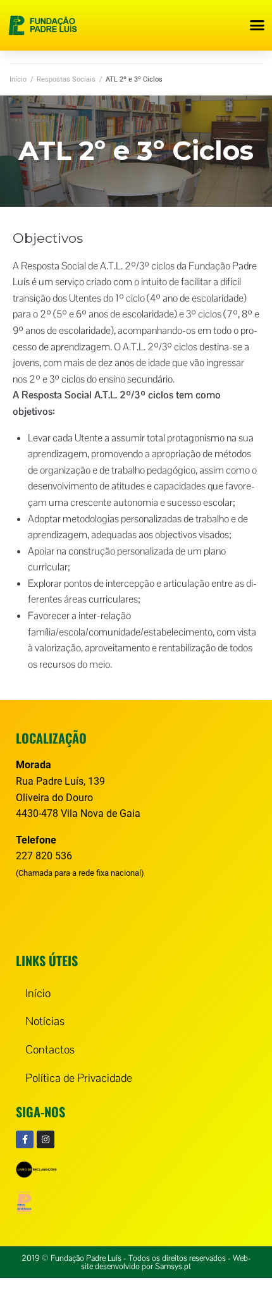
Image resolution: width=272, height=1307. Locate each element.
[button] (257, 25)
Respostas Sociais (66, 79)
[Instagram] (45, 1139)
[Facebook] (25, 1139)
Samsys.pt (173, 1266)
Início (18, 79)
